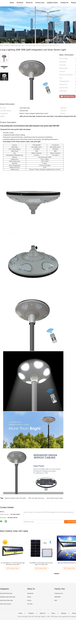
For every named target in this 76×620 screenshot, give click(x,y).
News (53, 613)
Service (29, 600)
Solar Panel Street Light (6, 600)
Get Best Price (68, 96)
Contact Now (13, 568)
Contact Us (64, 2)
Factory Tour (39, 2)
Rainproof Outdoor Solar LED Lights (15, 498)
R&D (55, 600)
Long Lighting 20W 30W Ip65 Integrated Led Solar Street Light (42, 45)
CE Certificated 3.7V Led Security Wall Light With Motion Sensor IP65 (13, 563)
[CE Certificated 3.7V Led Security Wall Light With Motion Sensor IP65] (12, 548)
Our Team (30, 604)
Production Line (58, 593)
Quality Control (52, 2)
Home (12, 2)
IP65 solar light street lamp (36, 498)
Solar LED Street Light (6, 593)
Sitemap (63, 613)
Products (20, 2)
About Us (29, 2)
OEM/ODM (57, 597)
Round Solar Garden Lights (55, 498)
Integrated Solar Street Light (7, 597)
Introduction (30, 593)
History (29, 597)
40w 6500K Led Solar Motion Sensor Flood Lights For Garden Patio (41, 563)
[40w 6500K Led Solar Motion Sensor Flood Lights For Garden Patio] (41, 548)
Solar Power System (5, 604)
